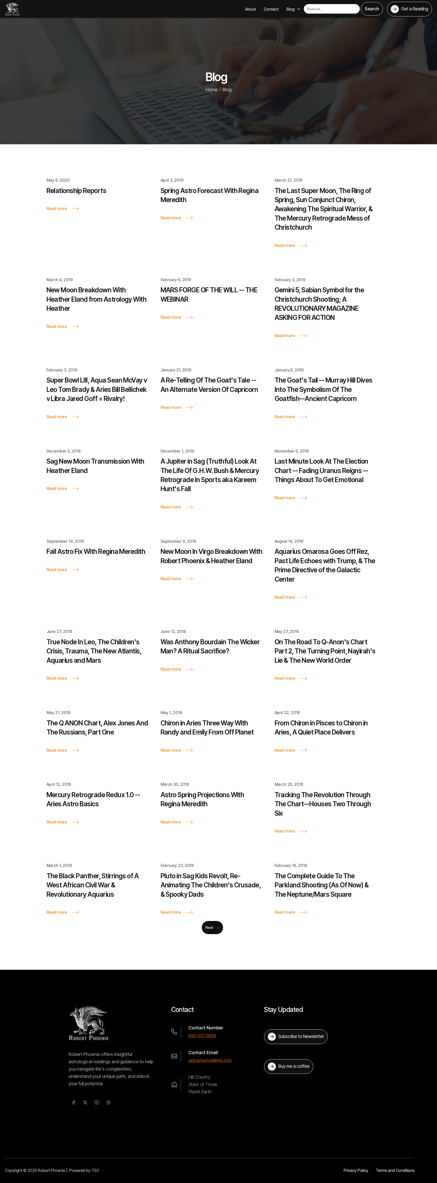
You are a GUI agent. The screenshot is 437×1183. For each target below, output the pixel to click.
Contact (271, 9)
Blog (227, 89)
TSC (96, 1170)
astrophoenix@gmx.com (210, 1060)
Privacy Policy (356, 1170)
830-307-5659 (202, 1035)
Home (211, 89)
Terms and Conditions (395, 1170)
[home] (12, 8)
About (250, 9)
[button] (293, 9)
